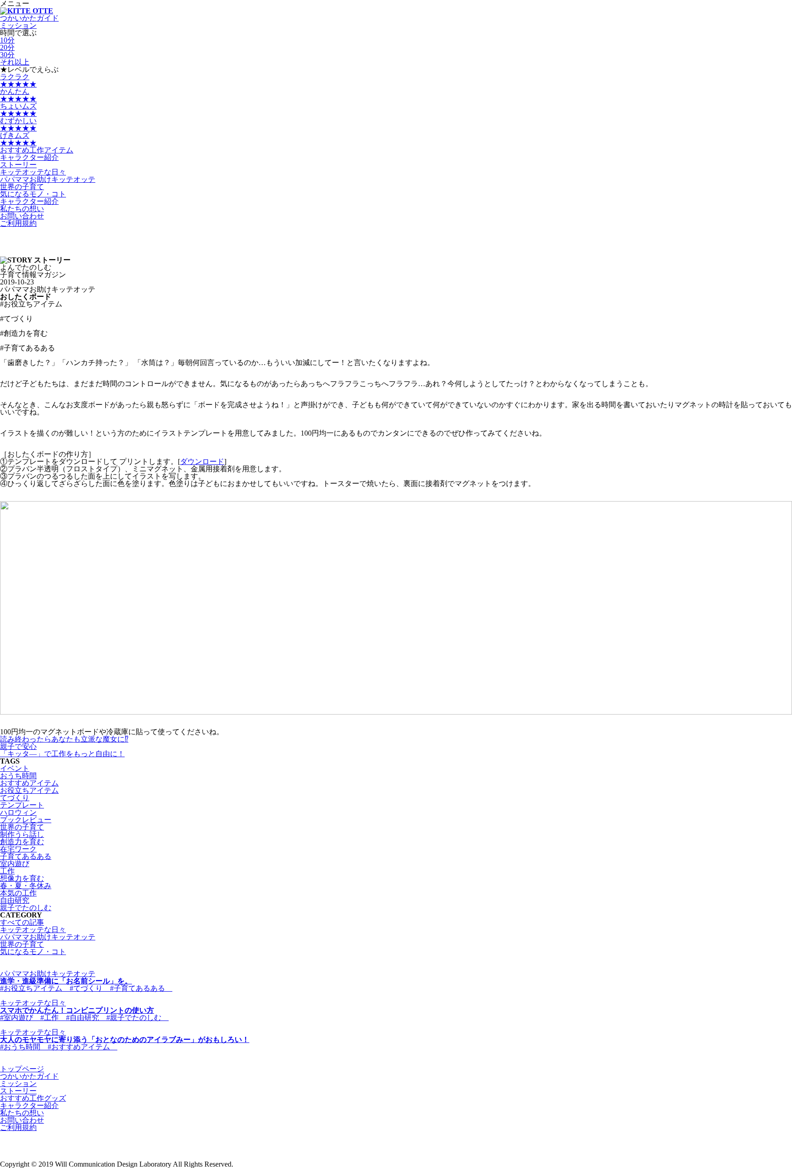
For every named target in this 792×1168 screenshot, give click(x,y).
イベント (14, 768)
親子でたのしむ (25, 907)
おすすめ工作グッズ (33, 1098)
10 (7, 40)
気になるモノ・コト (33, 194)
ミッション (18, 1083)
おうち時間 (18, 776)
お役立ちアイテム (29, 790)
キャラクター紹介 (29, 157)
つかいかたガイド (29, 18)
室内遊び (14, 864)
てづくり (14, 798)
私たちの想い (22, 1113)
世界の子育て (22, 187)
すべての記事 (22, 922)
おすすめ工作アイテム (36, 150)
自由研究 (14, 900)
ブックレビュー (25, 820)
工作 (7, 871)
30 (7, 55)
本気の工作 (18, 893)
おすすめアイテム (29, 783)
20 (7, 47)
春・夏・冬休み (25, 886)
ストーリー (18, 1091)
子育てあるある (25, 856)
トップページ (22, 1069)
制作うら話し (22, 834)
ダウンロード (202, 461)
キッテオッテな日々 (33, 172)
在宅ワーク (18, 849)
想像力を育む (22, 878)
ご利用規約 (18, 223)
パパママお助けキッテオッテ (47, 179)
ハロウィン (18, 812)
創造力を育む (22, 842)
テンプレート (22, 805)
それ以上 (14, 62)
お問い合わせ (22, 216)
